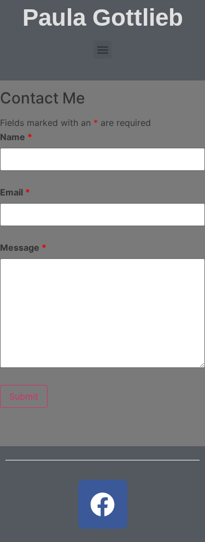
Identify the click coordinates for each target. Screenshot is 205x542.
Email (15, 192)
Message (23, 247)
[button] (102, 50)
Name (16, 136)
